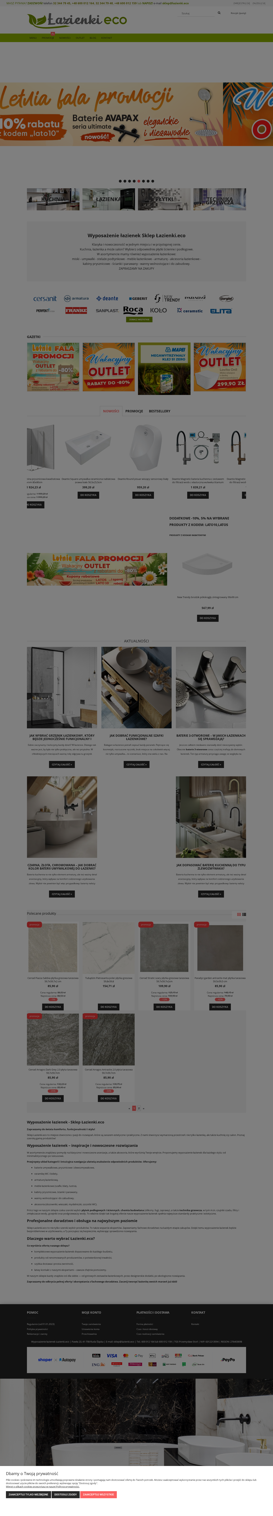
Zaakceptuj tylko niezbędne (28, 1494)
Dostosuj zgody (65, 1494)
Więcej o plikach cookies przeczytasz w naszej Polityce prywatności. (42, 1486)
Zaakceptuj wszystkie (98, 1494)
